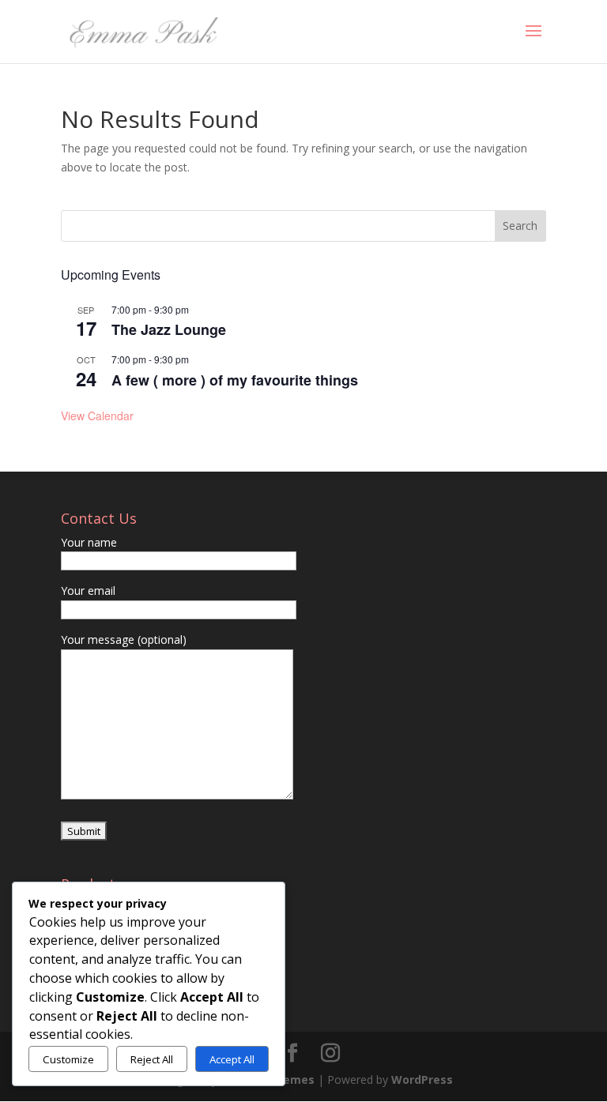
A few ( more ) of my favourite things (234, 380)
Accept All (231, 1059)
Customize (68, 1059)
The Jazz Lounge (168, 329)
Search (520, 225)
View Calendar (97, 415)
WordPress (422, 1079)
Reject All (151, 1059)
